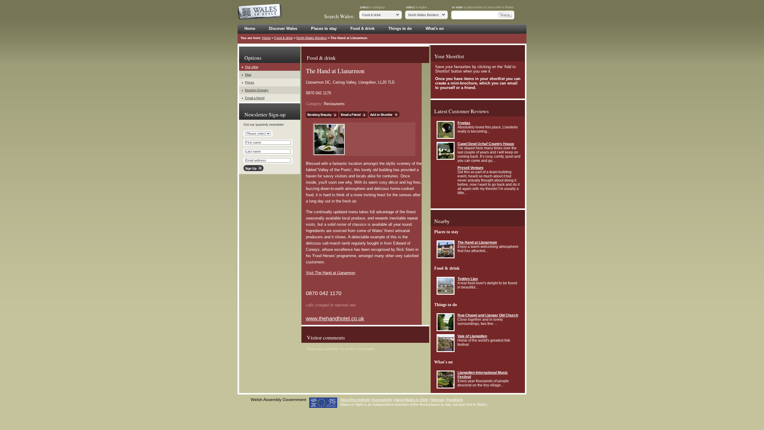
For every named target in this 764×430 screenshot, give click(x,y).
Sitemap (437, 400)
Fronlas (464, 123)
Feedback (455, 400)
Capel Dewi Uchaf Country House (486, 144)
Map (248, 74)
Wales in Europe (323, 402)
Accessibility (382, 400)
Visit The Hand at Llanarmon (330, 273)
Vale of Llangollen (472, 336)
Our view (251, 67)
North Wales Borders (311, 38)
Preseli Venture (470, 168)
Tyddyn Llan (468, 279)
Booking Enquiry (319, 114)
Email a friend (254, 98)
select (372, 7)
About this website (355, 400)
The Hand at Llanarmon (477, 242)
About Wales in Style (411, 400)
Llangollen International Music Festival (483, 375)
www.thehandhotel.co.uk (335, 319)
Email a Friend (351, 114)
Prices (249, 82)
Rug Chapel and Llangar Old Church (488, 315)
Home (266, 38)
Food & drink (283, 38)
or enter (483, 7)
